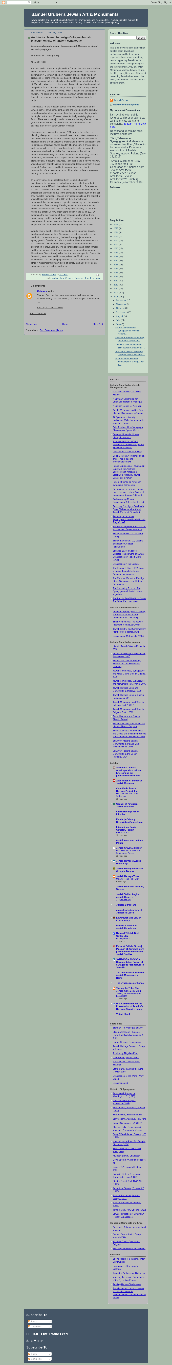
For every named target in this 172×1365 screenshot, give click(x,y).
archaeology (58, 278)
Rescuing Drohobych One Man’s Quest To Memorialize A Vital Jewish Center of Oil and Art (128, 509)
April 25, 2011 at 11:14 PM (50, 308)
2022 (116, 240)
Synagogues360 (120, 1083)
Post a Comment (38, 313)
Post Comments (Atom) (51, 330)
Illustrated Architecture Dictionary (129, 1273)
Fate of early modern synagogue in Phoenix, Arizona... (127, 331)
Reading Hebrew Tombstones (127, 1284)
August (120, 316)
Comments (36, 1326)
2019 (116, 252)
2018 (116, 256)
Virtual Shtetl (123, 1014)
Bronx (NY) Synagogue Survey (128, 1028)
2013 (116, 277)
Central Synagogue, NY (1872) (127, 1123)
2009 (116, 293)
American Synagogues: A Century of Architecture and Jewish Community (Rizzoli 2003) (129, 615)
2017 (116, 261)
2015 (116, 268)
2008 (116, 297)
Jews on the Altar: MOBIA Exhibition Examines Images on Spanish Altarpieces (128, 444)
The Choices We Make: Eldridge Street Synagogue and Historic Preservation (128, 581)
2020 (116, 248)
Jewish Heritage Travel (128, 876)
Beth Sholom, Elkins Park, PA (127, 1115)
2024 (116, 232)
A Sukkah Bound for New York (127, 406)
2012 (116, 281)
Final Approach (123, 938)
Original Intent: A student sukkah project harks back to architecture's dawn (128, 459)
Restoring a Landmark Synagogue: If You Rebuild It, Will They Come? (129, 519)
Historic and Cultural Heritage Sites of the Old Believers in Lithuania (127, 664)
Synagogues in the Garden (126, 564)
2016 (116, 265)
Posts (33, 1321)
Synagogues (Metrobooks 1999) (128, 636)
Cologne (69, 278)
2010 (116, 288)
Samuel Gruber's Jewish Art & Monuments (75, 14)
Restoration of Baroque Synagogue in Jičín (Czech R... (129, 362)
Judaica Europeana (126, 905)
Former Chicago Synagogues (127, 1042)
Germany (79, 278)
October (120, 308)
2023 (116, 236)
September (121, 312)
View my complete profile (126, 105)
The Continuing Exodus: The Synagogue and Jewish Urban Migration (127, 591)
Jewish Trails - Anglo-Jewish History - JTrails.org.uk (127, 897)
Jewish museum (92, 278)
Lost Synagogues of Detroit (126, 1057)
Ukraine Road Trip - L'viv (127, 879)
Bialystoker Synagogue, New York (129, 1119)
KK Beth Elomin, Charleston (126, 1156)
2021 (116, 245)
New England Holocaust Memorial (129, 1248)
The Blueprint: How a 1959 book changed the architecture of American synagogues (128, 571)
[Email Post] (97, 275)
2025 (116, 228)
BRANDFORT (122, 832)
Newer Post (31, 324)
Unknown (42, 291)
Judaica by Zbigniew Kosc (125, 1053)
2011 (116, 285)
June (118, 324)
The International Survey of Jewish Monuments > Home (130, 975)
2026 (116, 224)
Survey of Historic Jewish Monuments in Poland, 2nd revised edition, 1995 (126, 744)
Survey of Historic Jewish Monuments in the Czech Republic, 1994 (125, 754)
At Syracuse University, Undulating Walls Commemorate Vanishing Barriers (128, 420)
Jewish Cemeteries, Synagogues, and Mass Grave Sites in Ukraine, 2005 (129, 674)
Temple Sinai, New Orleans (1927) (129, 1210)
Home (65, 324)
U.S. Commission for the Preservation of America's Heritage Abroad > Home (129, 1006)
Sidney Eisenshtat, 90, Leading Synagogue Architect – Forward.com (128, 544)
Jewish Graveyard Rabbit (129, 848)
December (121, 300)
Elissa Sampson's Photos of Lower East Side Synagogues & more (128, 1035)
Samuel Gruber (120, 100)
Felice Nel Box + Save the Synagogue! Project (128, 851)
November (121, 304)
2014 (116, 272)
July (118, 320)
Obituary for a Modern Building (127, 452)
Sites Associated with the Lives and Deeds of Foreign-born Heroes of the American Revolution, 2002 (129, 734)
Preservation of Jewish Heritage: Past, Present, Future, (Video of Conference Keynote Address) (128, 492)
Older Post (98, 324)
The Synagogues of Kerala (130, 983)
